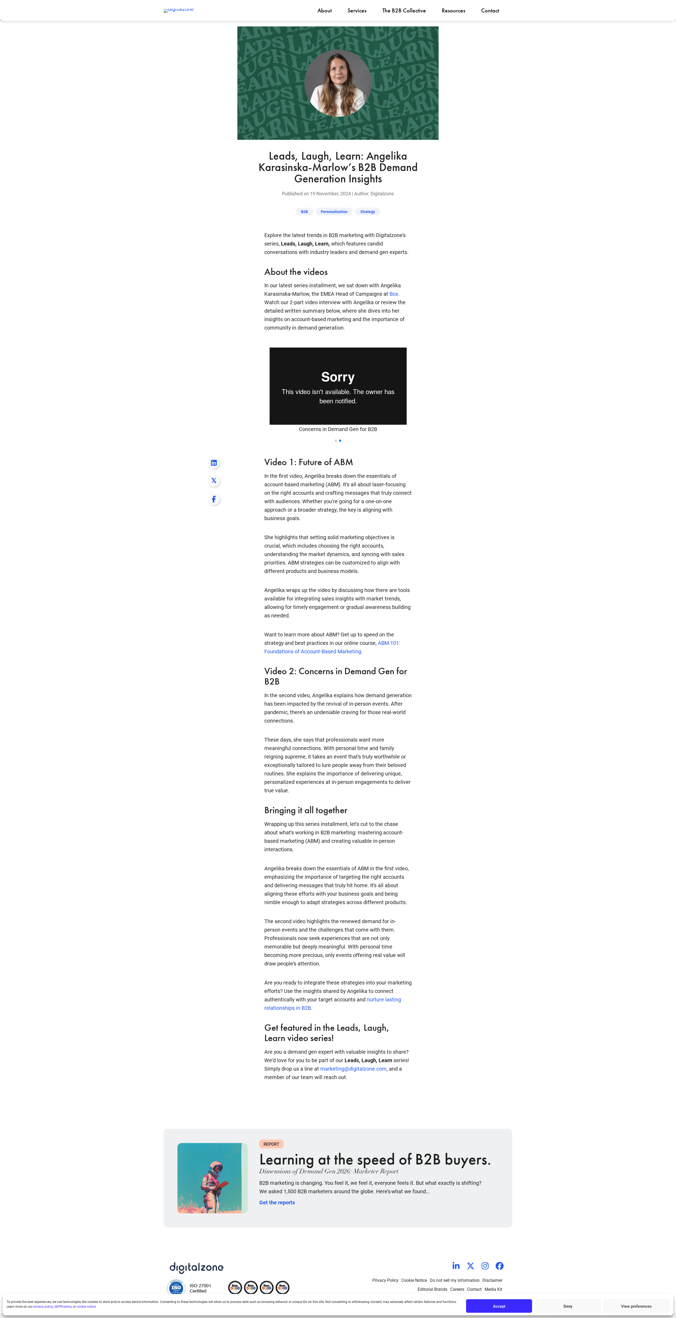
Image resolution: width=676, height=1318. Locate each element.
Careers (457, 1289)
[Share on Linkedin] (226, 236)
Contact (474, 1289)
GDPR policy (63, 1306)
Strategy (367, 211)
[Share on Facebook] (226, 273)
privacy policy (43, 1306)
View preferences (636, 1306)
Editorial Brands (432, 1289)
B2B (304, 211)
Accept (499, 1306)
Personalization (334, 211)
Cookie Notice (414, 1280)
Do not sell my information (455, 1280)
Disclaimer (492, 1280)
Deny (568, 1306)
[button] (336, 441)
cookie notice (86, 1306)
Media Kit (493, 1289)
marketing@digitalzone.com (353, 1068)
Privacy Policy (385, 1280)
